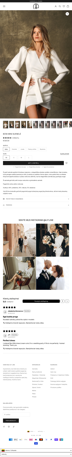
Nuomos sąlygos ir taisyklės (58, 384)
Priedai (34, 397)
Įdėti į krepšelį (33, 163)
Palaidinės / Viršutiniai (38, 375)
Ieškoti (52, 369)
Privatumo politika (55, 387)
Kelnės (34, 390)
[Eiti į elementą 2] (11, 124)
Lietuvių (40, 431)
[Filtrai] (62, 301)
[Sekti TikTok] (14, 427)
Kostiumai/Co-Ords (38, 381)
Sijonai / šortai (36, 387)
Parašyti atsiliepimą (41, 301)
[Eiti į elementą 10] (59, 124)
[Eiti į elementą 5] (29, 124)
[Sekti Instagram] (9, 427)
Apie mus (53, 372)
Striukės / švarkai (37, 384)
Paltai (33, 393)
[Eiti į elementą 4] (23, 124)
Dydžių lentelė (64, 153)
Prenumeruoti (11, 420)
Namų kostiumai (37, 372)
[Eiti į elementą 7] (41, 124)
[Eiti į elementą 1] (5, 124)
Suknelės (35, 369)
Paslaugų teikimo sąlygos (58, 381)
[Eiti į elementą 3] (17, 124)
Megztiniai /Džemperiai (39, 378)
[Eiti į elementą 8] (47, 124)
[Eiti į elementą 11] (65, 124)
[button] (7, 138)
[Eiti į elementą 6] (35, 124)
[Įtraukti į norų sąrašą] (66, 163)
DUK (51, 378)
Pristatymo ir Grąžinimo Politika (59, 375)
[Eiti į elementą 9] (53, 124)
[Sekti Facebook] (4, 427)
